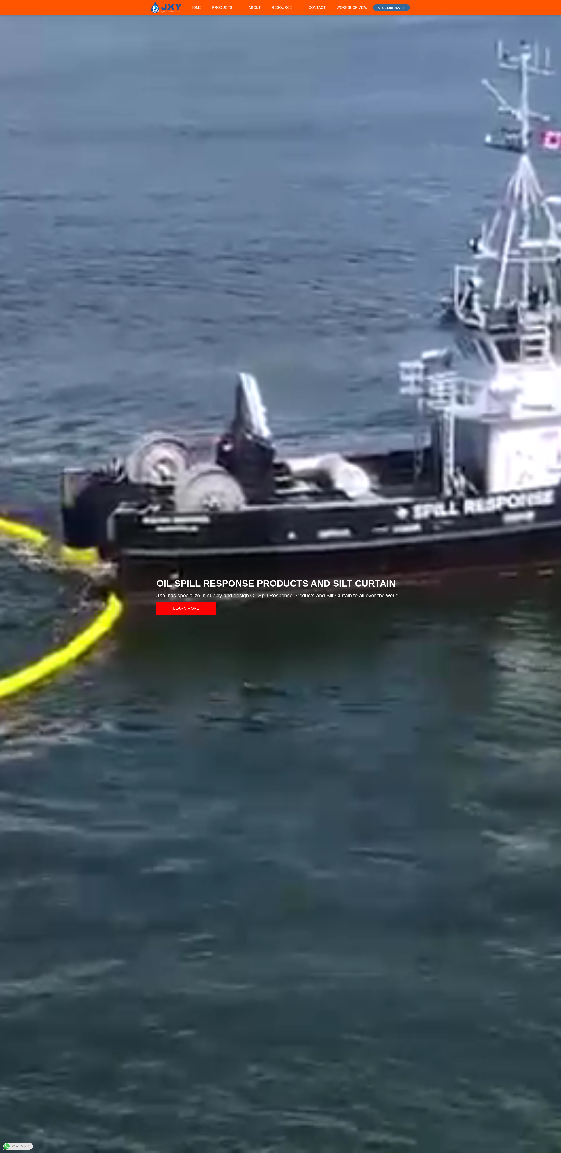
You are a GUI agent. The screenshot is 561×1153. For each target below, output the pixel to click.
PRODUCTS (222, 7)
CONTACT (317, 7)
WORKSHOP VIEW (352, 7)
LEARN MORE (186, 608)
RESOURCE (282, 7)
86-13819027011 (393, 8)
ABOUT (255, 7)
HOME (196, 7)
